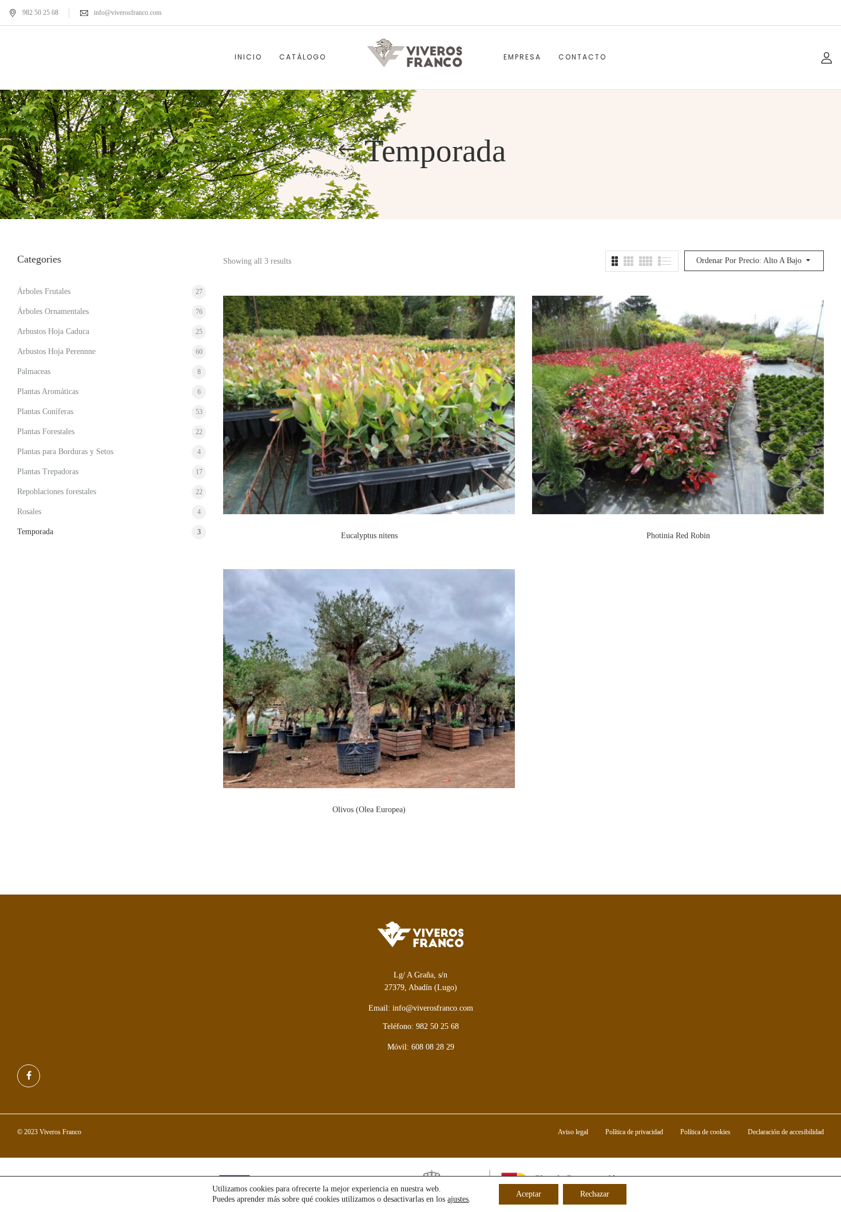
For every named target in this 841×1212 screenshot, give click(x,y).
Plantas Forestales (45, 431)
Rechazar (594, 1194)
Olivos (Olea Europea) (369, 809)
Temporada (35, 531)
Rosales (29, 511)
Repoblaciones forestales (56, 491)
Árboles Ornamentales (53, 311)
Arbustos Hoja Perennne (56, 351)
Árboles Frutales (43, 291)
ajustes (458, 1199)
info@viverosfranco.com (127, 13)
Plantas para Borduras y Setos (65, 451)
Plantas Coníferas (45, 411)
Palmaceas (33, 371)
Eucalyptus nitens (369, 535)
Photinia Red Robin (678, 535)
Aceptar (528, 1194)
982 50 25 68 (40, 13)
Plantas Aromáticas (47, 391)
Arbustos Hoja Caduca (53, 331)
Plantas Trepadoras (47, 471)
